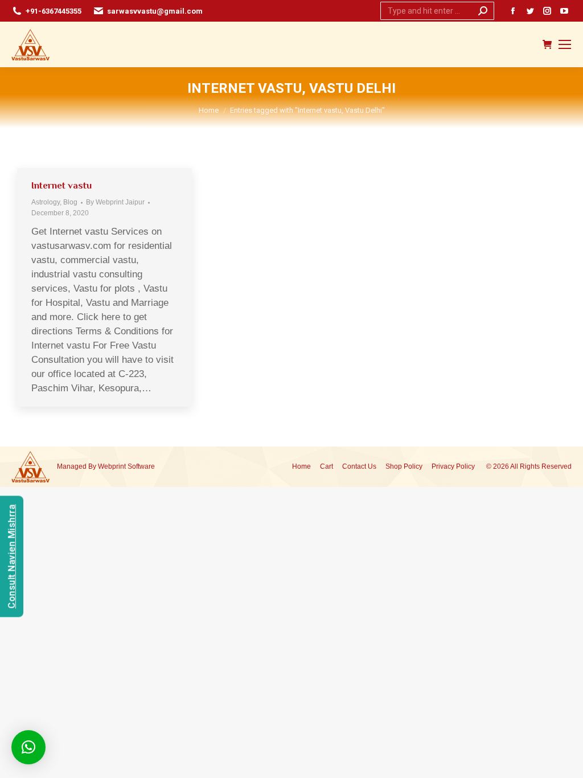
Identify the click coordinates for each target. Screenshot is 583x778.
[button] (28, 747)
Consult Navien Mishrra (11, 556)
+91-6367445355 (53, 11)
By (115, 202)
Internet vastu (61, 185)
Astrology (45, 202)
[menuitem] (301, 466)
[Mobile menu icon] (565, 44)
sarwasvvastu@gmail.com (155, 11)
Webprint (112, 466)
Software (141, 466)
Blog (70, 202)
